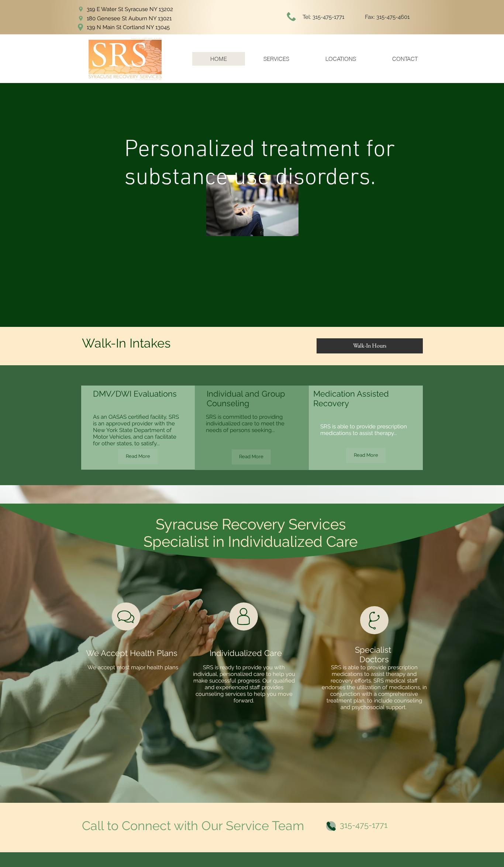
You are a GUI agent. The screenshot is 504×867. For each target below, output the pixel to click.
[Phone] (331, 826)
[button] (370, 345)
